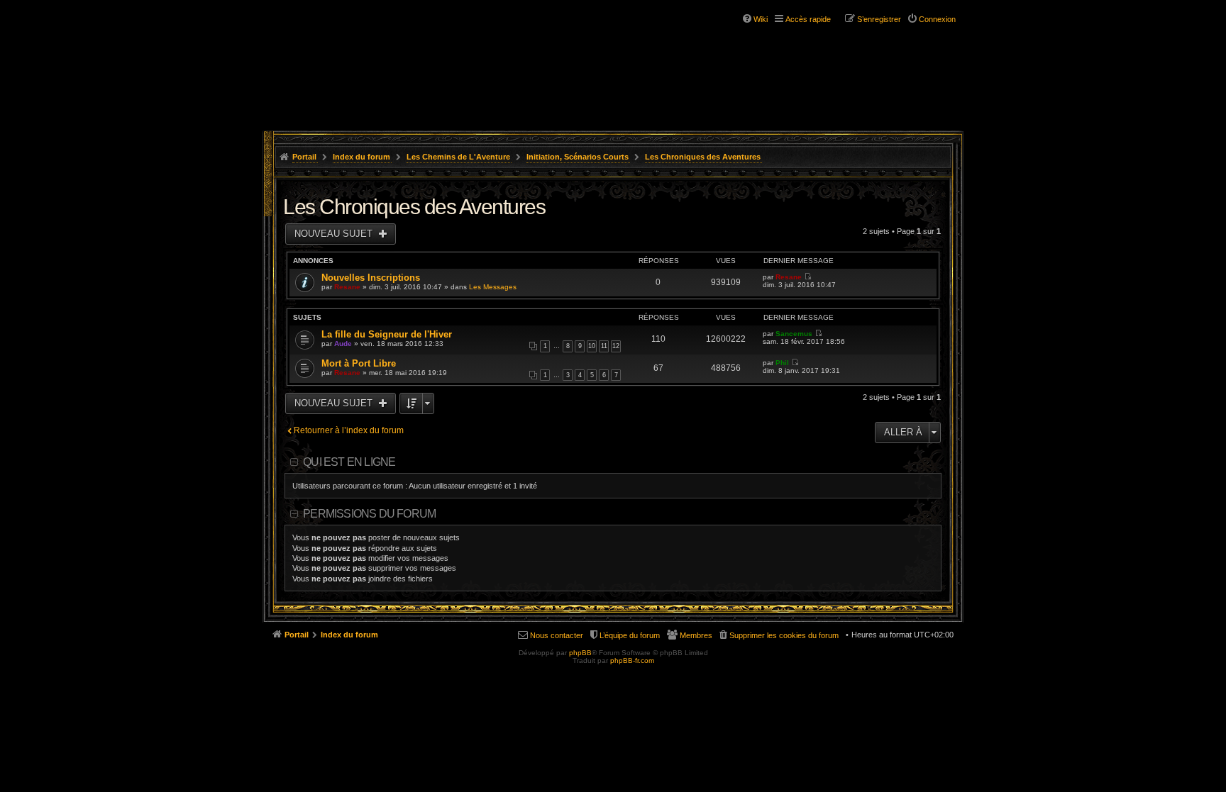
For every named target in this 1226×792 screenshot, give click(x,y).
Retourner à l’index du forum (349, 430)
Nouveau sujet (334, 233)
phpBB (580, 653)
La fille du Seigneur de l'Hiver (386, 334)
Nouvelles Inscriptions (370, 277)
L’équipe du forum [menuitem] (630, 635)
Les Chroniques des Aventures (703, 156)
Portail (304, 156)
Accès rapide (808, 19)
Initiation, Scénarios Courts (577, 156)
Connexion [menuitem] (937, 19)
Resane (347, 287)
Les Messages (493, 287)
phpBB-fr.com (632, 660)
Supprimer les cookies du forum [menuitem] (784, 635)
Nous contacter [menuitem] (556, 635)
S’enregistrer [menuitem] (879, 19)
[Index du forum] (349, 55)
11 (604, 346)
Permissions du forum (369, 514)
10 (591, 346)
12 (615, 346)
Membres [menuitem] (696, 635)
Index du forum (361, 156)
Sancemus (793, 334)
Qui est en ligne (349, 462)
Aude (343, 343)
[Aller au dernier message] (808, 277)
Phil (782, 363)
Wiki (760, 19)
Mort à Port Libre (358, 363)
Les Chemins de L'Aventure (458, 156)
